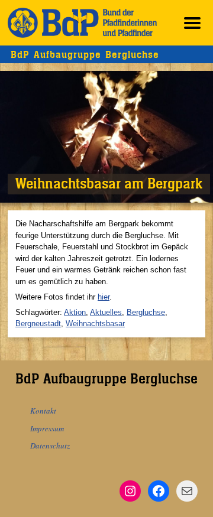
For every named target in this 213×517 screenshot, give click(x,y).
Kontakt (43, 410)
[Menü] (192, 23)
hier (103, 296)
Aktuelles (106, 312)
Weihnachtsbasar (95, 323)
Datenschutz (50, 445)
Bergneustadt (38, 323)
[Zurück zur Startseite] (82, 22)
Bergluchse (146, 312)
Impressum (47, 428)
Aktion (75, 312)
